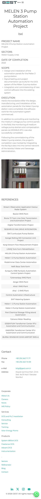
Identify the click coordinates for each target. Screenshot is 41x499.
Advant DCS (6, 448)
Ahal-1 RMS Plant (20, 286)
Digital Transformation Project (20, 225)
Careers (4, 399)
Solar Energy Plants (9, 431)
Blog (3, 468)
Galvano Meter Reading (20, 319)
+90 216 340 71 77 (23, 358)
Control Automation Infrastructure (20, 295)
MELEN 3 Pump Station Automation (20, 253)
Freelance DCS (7, 444)
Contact (4, 472)
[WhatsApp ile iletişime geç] (36, 494)
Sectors (4, 461)
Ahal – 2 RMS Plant (20, 291)
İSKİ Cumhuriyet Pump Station (20, 234)
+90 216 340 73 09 (23, 362)
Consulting (6, 420)
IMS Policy (5, 406)
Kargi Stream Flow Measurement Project (20, 245)
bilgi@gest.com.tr (23, 368)
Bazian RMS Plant (20, 214)
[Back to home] (9, 2)
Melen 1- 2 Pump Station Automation (20, 304)
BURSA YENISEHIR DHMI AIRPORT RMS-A (20, 337)
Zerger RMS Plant (20, 282)
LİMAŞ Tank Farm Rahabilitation (20, 249)
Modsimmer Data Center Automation (20, 262)
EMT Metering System (20, 299)
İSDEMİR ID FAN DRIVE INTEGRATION (20, 229)
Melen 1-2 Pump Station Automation (20, 258)
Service (4, 423)
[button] (20, 2)
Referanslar (6, 465)
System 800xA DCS (9, 441)
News (3, 403)
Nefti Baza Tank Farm (20, 266)
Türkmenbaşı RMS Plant (20, 278)
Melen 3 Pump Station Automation (20, 308)
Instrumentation (8, 451)
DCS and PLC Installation (12, 416)
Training (4, 427)
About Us (5, 396)
